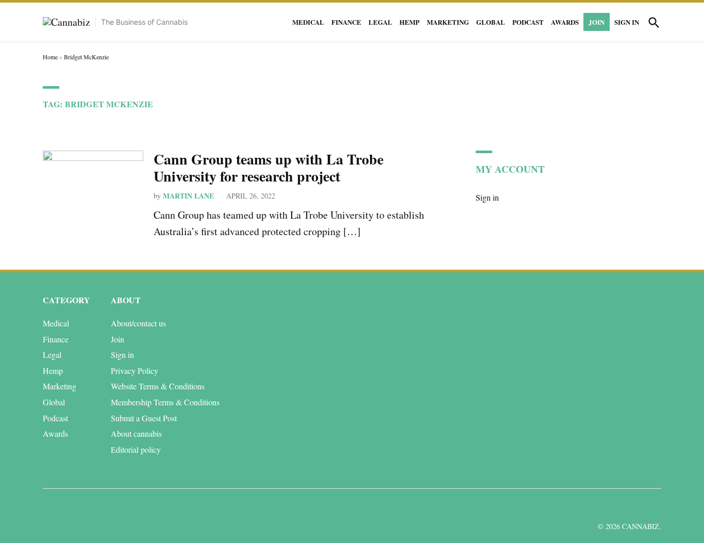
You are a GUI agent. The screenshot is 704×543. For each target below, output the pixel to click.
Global (490, 22)
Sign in (626, 22)
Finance (346, 22)
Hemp (409, 22)
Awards (565, 22)
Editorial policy (136, 449)
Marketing (448, 22)
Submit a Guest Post (144, 418)
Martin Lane (188, 195)
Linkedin (592, 506)
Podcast (528, 22)
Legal (380, 22)
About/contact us (138, 323)
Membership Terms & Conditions (165, 402)
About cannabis (136, 433)
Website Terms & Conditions (158, 386)
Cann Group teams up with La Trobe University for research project (268, 168)
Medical (308, 22)
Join (597, 22)
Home (50, 57)
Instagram (616, 506)
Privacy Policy (134, 370)
